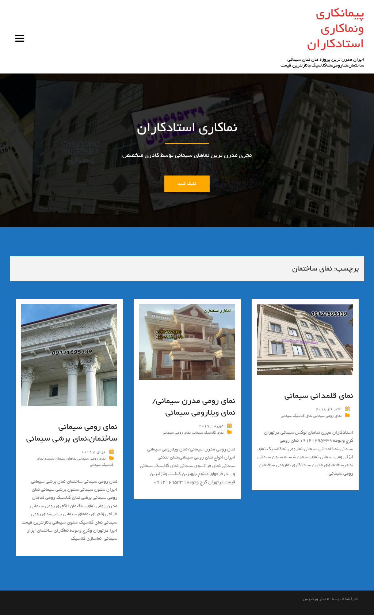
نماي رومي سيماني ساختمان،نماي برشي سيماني (71, 432)
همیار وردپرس (316, 599)
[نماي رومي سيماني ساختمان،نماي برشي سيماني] (69, 357)
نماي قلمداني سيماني (319, 395)
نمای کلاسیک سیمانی (208, 433)
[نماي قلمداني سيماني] (305, 341)
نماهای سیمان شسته (60, 459)
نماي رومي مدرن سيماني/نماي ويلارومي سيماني (193, 406)
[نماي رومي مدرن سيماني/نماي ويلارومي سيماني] (187, 343)
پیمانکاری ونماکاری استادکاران (335, 28)
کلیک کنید (187, 183)
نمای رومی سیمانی (92, 459)
